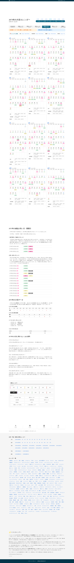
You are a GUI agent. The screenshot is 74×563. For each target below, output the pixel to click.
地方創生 (43, 477)
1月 (22, 439)
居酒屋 (48, 473)
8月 (39, 439)
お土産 (32, 471)
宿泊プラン (11, 496)
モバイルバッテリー (45, 505)
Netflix (27, 496)
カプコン (36, 471)
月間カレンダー (29, 27)
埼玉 (19, 513)
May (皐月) (30, 77)
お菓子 (16, 475)
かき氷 (28, 483)
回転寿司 (57, 492)
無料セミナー (40, 494)
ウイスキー (42, 479)
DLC (26, 511)
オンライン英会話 (12, 507)
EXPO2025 (19, 492)
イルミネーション (31, 511)
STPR (48, 492)
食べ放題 (57, 509)
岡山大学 (28, 471)
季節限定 (11, 494)
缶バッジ (35, 494)
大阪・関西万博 (41, 460)
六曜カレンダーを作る (17, 404)
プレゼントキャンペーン (22, 494)
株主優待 (44, 481)
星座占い (63, 27)
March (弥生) (50, 38)
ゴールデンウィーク (47, 475)
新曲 (24, 496)
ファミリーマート (21, 464)
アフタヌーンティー (17, 462)
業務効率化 (39, 483)
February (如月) (31, 38)
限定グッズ (31, 464)
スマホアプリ (44, 490)
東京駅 (31, 483)
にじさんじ (36, 466)
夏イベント (11, 468)
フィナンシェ (52, 500)
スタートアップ (43, 468)
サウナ (23, 511)
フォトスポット (12, 509)
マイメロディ (50, 494)
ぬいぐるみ (24, 466)
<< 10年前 (38, 21)
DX (10, 477)
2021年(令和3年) (32, 445)
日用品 (24, 483)
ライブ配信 (58, 477)
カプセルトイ (22, 488)
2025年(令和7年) (59, 445)
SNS (13, 473)
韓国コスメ (41, 475)
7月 (37, 439)
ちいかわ (22, 490)
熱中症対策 (52, 492)
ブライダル (29, 477)
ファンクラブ (16, 503)
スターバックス (18, 505)
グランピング (62, 492)
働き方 (32, 509)
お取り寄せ (58, 503)
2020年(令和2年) (25, 445)
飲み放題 (11, 498)
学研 (62, 500)
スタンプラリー (34, 473)
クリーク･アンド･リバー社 (55, 468)
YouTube (36, 462)
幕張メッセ (46, 466)
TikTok (56, 483)
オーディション (28, 492)
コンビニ (36, 460)
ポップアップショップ (13, 513)
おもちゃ (48, 468)
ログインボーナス (12, 486)
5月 (32, 439)
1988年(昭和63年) (26, 454)
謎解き (31, 503)
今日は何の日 (12, 27)
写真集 (35, 483)
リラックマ (26, 498)
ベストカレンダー (12, 0)
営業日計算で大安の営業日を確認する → (45, 29)
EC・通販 (38, 490)
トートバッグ (25, 481)
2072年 (46, 19)
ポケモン (11, 471)
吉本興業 (21, 503)
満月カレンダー (54, 27)
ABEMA (10, 466)
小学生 (21, 500)
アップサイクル (54, 511)
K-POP (57, 464)
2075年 (59, 19)
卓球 (48, 496)
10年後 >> (62, 21)
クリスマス (21, 475)
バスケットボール (58, 488)
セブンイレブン (52, 477)
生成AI (44, 464)
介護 (35, 505)
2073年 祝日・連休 (17, 397)
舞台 (26, 509)
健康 (18, 500)
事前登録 (51, 505)
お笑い (48, 507)
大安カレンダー (46, 27)
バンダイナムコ (12, 488)
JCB (29, 509)
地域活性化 (58, 471)
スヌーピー (43, 503)
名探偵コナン (19, 486)
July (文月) (11, 122)
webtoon (40, 509)
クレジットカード (30, 466)
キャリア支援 (53, 507)
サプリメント (59, 498)
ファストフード (36, 488)
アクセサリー (32, 475)
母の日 (16, 468)
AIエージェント (55, 496)
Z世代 (27, 479)
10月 (44, 439)
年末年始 (29, 500)
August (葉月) (31, 122)
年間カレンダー (20, 27)
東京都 (10, 500)
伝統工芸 (58, 507)
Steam (56, 460)
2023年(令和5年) (45, 445)
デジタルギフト (46, 500)
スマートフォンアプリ (31, 468)
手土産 (27, 490)
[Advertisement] (37, 8)
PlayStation (52, 503)
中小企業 (55, 494)
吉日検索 (46, 397)
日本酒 (24, 471)
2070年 (38, 19)
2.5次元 (29, 507)
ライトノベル (30, 494)
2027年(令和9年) (18, 442)
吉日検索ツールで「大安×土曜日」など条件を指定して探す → (21, 29)
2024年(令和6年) (52, 445)
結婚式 (31, 488)
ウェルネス (37, 511)
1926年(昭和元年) (18, 454)
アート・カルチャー (12, 492)
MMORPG (15, 498)
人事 (25, 477)
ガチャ (10, 473)
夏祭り (27, 488)
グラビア (61, 481)
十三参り (46, 402)
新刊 (62, 468)
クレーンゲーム (45, 509)
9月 (42, 439)
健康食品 (24, 486)
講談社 (40, 473)
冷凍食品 (59, 494)
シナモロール (26, 503)
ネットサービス (52, 473)
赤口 (50, 387)
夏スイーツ (11, 490)
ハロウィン (20, 479)
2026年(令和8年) (18, 439)
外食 (54, 509)
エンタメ (19, 466)
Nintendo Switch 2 (19, 483)
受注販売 (50, 509)
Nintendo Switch (60, 460)
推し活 (33, 477)
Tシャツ (14, 466)
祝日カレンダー (37, 27)
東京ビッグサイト (48, 471)
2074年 (55, 19)
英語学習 (15, 494)
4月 (29, 439)
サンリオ (47, 460)
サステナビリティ (48, 486)
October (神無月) (12, 168)
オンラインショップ (60, 479)
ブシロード (44, 507)
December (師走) (50, 168)
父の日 (47, 477)
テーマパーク (11, 475)
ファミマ (36, 498)
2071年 (42, 19)
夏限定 (53, 471)
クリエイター (58, 500)
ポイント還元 (20, 498)
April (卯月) (12, 77)
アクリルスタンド (52, 479)
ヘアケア (37, 468)
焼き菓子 (44, 483)
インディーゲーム (51, 481)
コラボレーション (24, 473)
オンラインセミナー (12, 464)
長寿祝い (17, 402)
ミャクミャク (42, 498)
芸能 (51, 496)
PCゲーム (54, 486)
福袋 (21, 481)
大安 (14, 387)
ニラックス (39, 505)
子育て (36, 481)
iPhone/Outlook (27, 33)
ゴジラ (16, 496)
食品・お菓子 (38, 477)
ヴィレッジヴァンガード (37, 492)
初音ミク (44, 496)
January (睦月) (12, 38)
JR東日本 (59, 505)
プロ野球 (25, 500)
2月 (24, 439)
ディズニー (41, 462)
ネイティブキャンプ (32, 490)
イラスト (18, 507)
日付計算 (17, 399)
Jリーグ (45, 494)
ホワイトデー (18, 509)
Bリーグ (33, 500)
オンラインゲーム (52, 498)
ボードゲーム (31, 498)
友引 (21, 387)
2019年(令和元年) (18, 445)
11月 (47, 439)
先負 (35, 387)
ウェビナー (18, 473)
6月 (34, 439)
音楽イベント (36, 486)
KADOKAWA (48, 464)
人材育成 (43, 473)
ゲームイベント (12, 481)
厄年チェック (46, 399)
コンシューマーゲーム (13, 479)
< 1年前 (44, 21)
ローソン (40, 481)
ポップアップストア (15, 477)
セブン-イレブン (38, 507)
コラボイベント (59, 473)
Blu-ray (26, 513)
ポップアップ (56, 462)
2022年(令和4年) (38, 445)
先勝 (28, 387)
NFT (55, 490)
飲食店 (46, 488)
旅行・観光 (44, 492)
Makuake (46, 498)
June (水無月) (50, 77)
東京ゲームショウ (33, 496)
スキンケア (16, 460)
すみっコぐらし (29, 486)
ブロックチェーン (30, 505)
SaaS (47, 483)
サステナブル (41, 471)
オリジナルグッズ (36, 503)
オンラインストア (51, 490)
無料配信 (24, 505)
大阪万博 (31, 479)
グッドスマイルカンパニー (45, 511)
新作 (19, 460)
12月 (50, 439)
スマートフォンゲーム (26, 462)
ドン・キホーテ (60, 486)
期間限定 (11, 460)
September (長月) (50, 122)
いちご (62, 471)
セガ (33, 481)
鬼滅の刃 (35, 509)
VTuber (32, 460)
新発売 (30, 481)
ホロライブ (51, 483)
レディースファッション (48, 462)
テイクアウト (23, 468)
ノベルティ (20, 471)
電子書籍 (15, 471)
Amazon (29, 473)
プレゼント (52, 460)
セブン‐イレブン (61, 475)
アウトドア (41, 466)
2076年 (63, 19)
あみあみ (32, 462)
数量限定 (11, 462)
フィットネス (26, 475)
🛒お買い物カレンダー (32, 404)
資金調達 (17, 488)
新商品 (23, 460)
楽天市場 (21, 477)
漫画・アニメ (54, 475)
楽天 (24, 479)
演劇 (55, 505)
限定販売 (14, 500)
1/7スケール (20, 496)
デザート (38, 500)
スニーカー (48, 503)
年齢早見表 (32, 399)
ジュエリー (60, 483)
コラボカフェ (60, 466)
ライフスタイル (17, 490)
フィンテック (39, 496)
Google (23, 33)
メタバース (57, 481)
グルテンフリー (12, 505)
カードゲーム (62, 496)
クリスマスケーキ (12, 511)
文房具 (23, 509)
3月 (27, 439)
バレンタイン (61, 464)
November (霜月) (31, 168)
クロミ (23, 492)
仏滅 (43, 387)
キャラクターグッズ (38, 464)
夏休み (53, 464)
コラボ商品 (19, 511)
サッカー (17, 481)
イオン (33, 507)
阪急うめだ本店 (12, 483)
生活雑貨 (46, 479)
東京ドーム (42, 488)
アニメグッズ (51, 488)
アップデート (36, 479)
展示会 (22, 513)
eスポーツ (26, 464)
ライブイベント (23, 507)
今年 (50, 21)
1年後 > (56, 21)
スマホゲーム (27, 460)
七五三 (32, 402)
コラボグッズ (41, 486)
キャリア (11, 503)
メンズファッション (53, 466)
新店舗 (37, 475)
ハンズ (62, 507)
